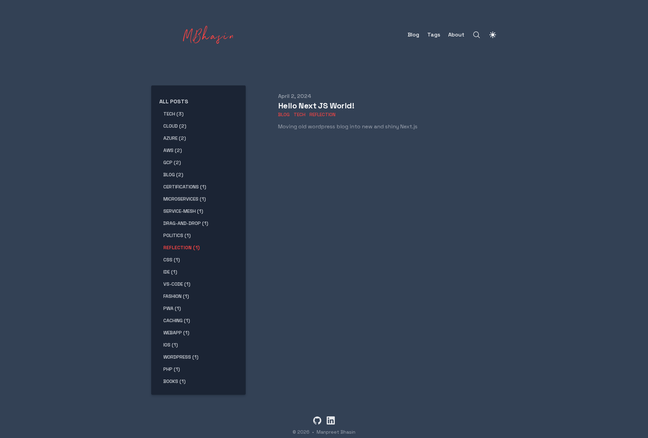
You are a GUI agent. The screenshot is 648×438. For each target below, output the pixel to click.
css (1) (171, 260)
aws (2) (172, 150)
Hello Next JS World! (316, 105)
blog (284, 114)
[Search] (477, 35)
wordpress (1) (180, 357)
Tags (433, 34)
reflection (322, 114)
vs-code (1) (176, 284)
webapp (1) (176, 333)
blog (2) (173, 175)
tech (299, 114)
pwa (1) (172, 308)
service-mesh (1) (183, 211)
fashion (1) (176, 296)
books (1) (174, 381)
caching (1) (176, 320)
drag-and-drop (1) (185, 223)
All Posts (173, 101)
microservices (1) (184, 199)
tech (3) (173, 114)
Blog (413, 34)
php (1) (171, 369)
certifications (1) (184, 187)
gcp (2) (172, 162)
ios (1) (170, 345)
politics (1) (177, 235)
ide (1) (170, 272)
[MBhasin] (195, 35)
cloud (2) (174, 126)
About (456, 34)
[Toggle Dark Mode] (493, 35)
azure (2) (174, 138)
